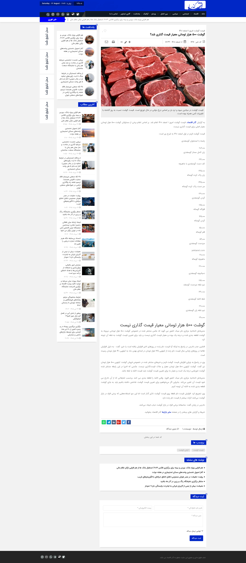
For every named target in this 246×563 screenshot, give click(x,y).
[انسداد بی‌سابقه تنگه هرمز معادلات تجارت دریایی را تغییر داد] (76, 243)
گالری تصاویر (125, 13)
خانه (203, 13)
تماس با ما (113, 13)
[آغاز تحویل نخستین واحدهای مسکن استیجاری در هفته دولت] (76, 52)
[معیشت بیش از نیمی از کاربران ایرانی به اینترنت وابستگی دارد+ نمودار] (76, 256)
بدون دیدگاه (171, 428)
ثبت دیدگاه (196, 538)
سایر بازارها (166, 412)
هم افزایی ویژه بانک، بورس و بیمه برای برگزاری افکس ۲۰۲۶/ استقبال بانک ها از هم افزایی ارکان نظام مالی (131, 19)
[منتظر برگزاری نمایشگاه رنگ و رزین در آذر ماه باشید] (76, 215)
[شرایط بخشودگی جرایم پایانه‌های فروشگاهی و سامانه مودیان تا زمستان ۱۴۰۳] (76, 303)
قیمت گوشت (198, 450)
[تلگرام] (67, 14)
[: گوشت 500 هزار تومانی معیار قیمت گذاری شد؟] (106, 42)
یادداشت (136, 13)
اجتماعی (186, 13)
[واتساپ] (62, 14)
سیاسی (175, 13)
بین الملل (164, 13)
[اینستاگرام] (52, 14)
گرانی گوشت (183, 450)
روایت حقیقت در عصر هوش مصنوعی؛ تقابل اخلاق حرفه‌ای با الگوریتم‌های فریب (170, 476)
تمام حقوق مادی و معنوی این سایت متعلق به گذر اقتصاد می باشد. (183, 557)
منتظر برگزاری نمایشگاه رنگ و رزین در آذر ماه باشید (181, 481)
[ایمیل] (57, 14)
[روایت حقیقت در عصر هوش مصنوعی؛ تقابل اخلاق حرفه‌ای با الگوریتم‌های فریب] (76, 202)
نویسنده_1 (187, 428)
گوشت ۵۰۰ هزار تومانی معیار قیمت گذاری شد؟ (177, 34)
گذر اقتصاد (191, 122)
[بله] (72, 14)
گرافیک (145, 13)
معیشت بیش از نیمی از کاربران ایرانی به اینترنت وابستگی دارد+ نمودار (174, 486)
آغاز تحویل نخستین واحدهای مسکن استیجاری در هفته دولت (177, 472)
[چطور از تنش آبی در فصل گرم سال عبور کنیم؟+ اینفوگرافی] (76, 317)
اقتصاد (196, 13)
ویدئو (153, 13)
